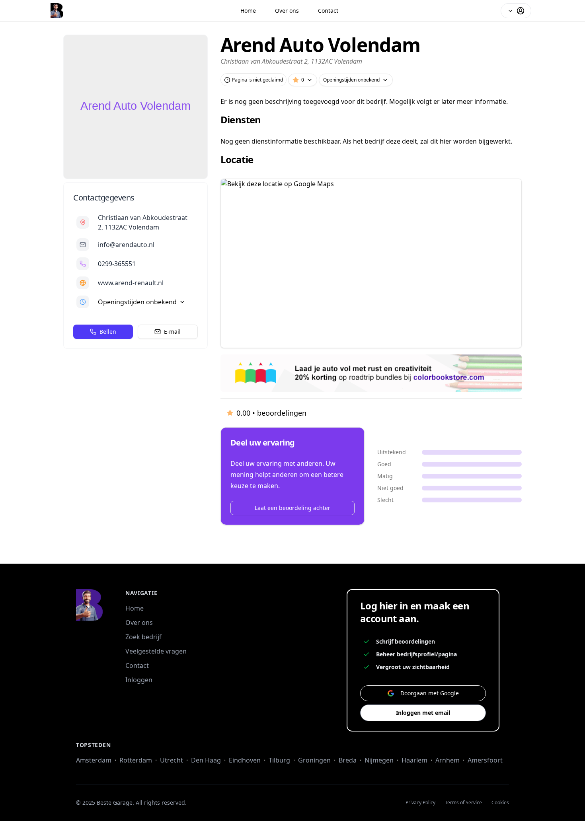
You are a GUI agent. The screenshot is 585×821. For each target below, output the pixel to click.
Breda (348, 760)
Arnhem (447, 760)
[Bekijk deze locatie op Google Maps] (371, 263)
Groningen (314, 760)
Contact (328, 10)
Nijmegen (379, 760)
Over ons (287, 10)
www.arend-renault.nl (131, 282)
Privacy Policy (420, 803)
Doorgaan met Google (429, 693)
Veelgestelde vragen (156, 651)
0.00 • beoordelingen (271, 413)
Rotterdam (135, 760)
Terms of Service (463, 803)
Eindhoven (245, 760)
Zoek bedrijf (143, 636)
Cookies (500, 803)
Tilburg (279, 760)
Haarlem (414, 760)
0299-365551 (117, 263)
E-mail (172, 331)
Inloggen (138, 679)
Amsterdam (93, 760)
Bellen (107, 331)
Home (248, 10)
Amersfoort (485, 760)
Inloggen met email (423, 712)
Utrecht (171, 760)
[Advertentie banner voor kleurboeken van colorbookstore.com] (371, 373)
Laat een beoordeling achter (292, 508)
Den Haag (206, 760)
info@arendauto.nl (126, 244)
